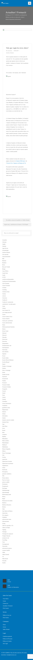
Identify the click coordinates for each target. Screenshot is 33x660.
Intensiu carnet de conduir (8, 420)
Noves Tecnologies (6, 453)
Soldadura (4, 517)
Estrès (3, 372)
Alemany (4, 242)
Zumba (4, 562)
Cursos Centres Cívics (7, 316)
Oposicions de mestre (7, 461)
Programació (5, 486)
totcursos (10, 50)
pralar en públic (5, 482)
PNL (3, 475)
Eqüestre (4, 353)
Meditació (4, 444)
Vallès (3, 552)
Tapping (4, 529)
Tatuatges (4, 531)
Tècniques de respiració (7, 533)
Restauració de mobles (7, 500)
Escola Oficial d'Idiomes (7, 360)
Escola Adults (5, 358)
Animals (4, 246)
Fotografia (4, 389)
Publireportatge (5, 490)
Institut (4, 418)
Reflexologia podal (6, 494)
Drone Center (5, 331)
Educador (4, 337)
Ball (3, 258)
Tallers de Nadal (6, 527)
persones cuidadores (6, 473)
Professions (4, 484)
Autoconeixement (6, 256)
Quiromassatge (5, 492)
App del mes (5, 248)
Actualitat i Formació (7, 605)
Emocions (4, 341)
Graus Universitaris (6, 403)
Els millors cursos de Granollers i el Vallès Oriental (17, 220)
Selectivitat (4, 513)
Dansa (3, 324)
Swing (3, 523)
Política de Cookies (7, 641)
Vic (3, 556)
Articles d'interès (10, 52)
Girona (4, 627)
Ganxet (4, 397)
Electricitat (4, 339)
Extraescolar (5, 378)
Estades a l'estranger (6, 366)
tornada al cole (5, 538)
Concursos (4, 298)
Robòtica (4, 502)
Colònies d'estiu (5, 291)
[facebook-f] (3, 657)
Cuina (3, 306)
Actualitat (4, 240)
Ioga (3, 424)
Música (4, 451)
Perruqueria (5, 471)
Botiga (3, 269)
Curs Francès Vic (6, 310)
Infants (3, 413)
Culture (4, 308)
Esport (3, 364)
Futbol (3, 393)
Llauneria (4, 434)
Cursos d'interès (5, 318)
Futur (3, 395)
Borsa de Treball (6, 267)
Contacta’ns (5, 603)
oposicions (4, 459)
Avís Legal (5, 643)
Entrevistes (4, 349)
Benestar (4, 260)
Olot (3, 455)
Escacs (3, 355)
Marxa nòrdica (5, 440)
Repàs (3, 498)
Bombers (4, 262)
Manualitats (5, 438)
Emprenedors (5, 343)
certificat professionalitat (8, 279)
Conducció (4, 300)
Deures (3, 329)
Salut (3, 509)
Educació (4, 335)
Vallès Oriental (5, 554)
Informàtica (5, 415)
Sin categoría (5, 515)
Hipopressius (5, 409)
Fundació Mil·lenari (20, 161)
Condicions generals (7, 636)
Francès (4, 391)
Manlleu (4, 436)
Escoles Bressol (5, 362)
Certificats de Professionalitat (9, 281)
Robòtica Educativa (6, 504)
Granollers (4, 401)
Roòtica (4, 507)
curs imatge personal (7, 312)
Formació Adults (6, 384)
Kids (3, 432)
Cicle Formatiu (5, 283)
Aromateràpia (5, 250)
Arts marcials (5, 254)
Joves (3, 428)
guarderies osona (6, 407)
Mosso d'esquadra (6, 449)
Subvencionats (5, 521)
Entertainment (5, 347)
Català (3, 275)
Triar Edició (5, 598)
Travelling (4, 540)
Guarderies (4, 405)
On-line (4, 457)
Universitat (4, 546)
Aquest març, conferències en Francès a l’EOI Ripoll (16, 224)
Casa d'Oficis (5, 271)
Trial (3, 542)
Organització (5, 465)
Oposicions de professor (7, 463)
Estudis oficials (5, 374)
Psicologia (4, 488)
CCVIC (4, 277)
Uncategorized (5, 544)
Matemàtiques (5, 442)
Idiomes (4, 411)
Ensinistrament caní (6, 345)
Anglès (3, 244)
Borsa (3, 264)
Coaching (4, 289)
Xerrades (4, 560)
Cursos (3, 314)
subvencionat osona (6, 519)
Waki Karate (5, 558)
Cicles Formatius (6, 285)
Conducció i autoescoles (7, 302)
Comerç (4, 293)
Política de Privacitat (7, 638)
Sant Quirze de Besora (7, 511)
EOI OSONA (5, 351)
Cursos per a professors (7, 320)
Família (4, 380)
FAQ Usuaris (6, 608)
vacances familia (6, 550)
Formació (4, 382)
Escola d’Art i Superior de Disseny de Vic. (16, 163)
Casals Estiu (5, 273)
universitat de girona (7, 548)
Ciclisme (4, 287)
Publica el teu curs (7, 615)
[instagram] (5, 657)
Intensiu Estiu (5, 422)
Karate (3, 430)
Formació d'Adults (6, 387)
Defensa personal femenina (8, 327)
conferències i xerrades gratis (8, 304)
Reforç (3, 496)
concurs (4, 295)
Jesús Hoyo (4, 426)
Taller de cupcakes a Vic (7, 525)
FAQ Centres (6, 617)
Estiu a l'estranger (6, 370)
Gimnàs (4, 399)
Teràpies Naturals (6, 535)
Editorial (4, 333)
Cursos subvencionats (7, 322)
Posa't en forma (5, 480)
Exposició (4, 376)
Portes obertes (5, 478)
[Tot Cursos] (5, 1)
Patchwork (4, 469)
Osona (3, 467)
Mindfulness (5, 447)
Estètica (4, 368)
